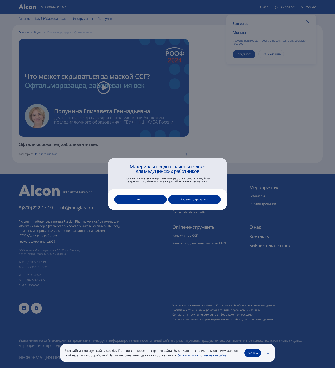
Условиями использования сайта (202, 355)
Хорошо (253, 353)
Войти (140, 199)
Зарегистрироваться (194, 199)
